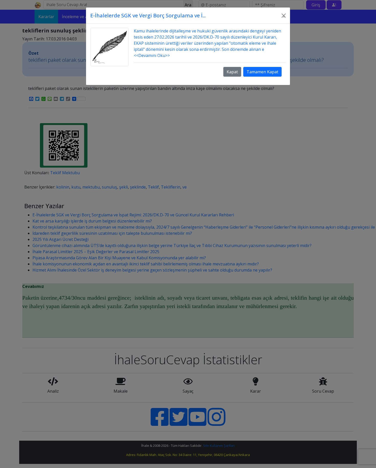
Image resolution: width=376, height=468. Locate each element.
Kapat (232, 72)
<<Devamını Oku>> (152, 55)
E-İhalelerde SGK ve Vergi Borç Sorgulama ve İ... (148, 15)
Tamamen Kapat (262, 72)
